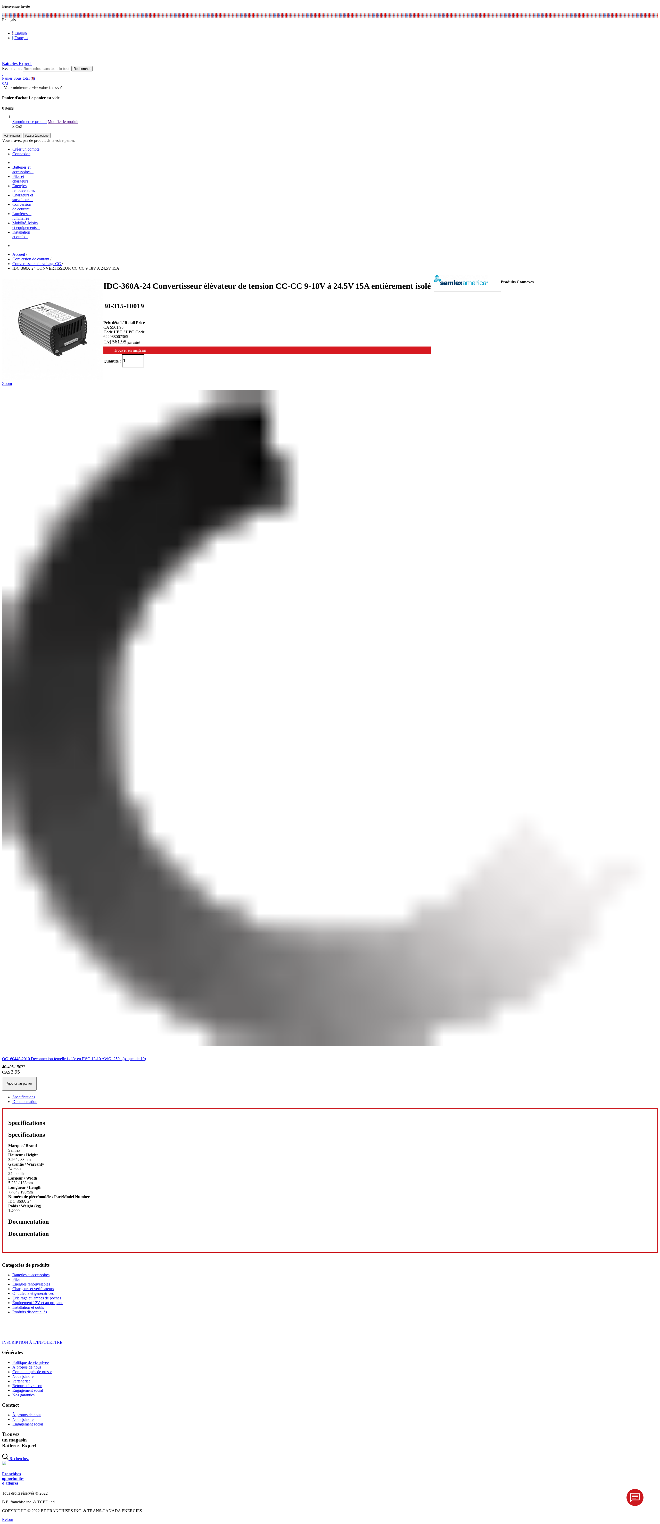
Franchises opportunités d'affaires (13, 1478)
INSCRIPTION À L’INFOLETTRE (32, 1342)
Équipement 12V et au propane (37, 1302)
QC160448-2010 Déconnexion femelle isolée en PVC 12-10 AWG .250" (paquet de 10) (74, 1059)
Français (21, 38)
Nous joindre (23, 1376)
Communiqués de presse (32, 1372)
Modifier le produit (63, 121)
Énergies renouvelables (31, 1284)
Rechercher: (12, 68)
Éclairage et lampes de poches (36, 1298)
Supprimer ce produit (29, 121)
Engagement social (27, 1390)
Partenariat (21, 1381)
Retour (7, 1519)
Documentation (24, 1101)
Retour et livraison (27, 1385)
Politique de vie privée (30, 1362)
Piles (16, 1279)
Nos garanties (23, 1395)
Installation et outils (28, 1307)
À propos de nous (26, 1367)
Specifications (23, 1097)
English (20, 33)
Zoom (7, 383)
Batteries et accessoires (31, 1275)
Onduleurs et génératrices (33, 1293)
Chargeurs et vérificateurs (33, 1289)
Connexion (21, 154)
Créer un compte (25, 149)
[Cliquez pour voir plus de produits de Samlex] (461, 284)
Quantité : (112, 361)
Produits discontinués (29, 1312)
